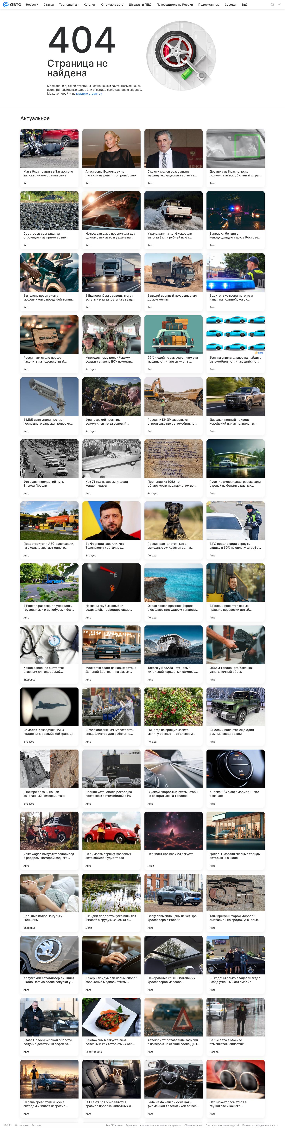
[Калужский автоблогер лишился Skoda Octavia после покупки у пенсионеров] (49, 965)
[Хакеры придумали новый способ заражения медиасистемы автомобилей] (111, 965)
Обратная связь (193, 1125)
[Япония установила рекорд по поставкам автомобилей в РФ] (111, 779)
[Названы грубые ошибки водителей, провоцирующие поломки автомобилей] (111, 592)
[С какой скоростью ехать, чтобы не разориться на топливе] (173, 779)
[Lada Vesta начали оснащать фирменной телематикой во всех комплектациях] (173, 1089)
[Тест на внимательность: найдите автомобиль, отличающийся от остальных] (235, 344)
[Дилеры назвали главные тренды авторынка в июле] (235, 841)
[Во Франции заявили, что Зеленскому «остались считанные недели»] (111, 530)
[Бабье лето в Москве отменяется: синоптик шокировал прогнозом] (235, 1027)
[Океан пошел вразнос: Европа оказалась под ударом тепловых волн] (173, 592)
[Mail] (6, 4)
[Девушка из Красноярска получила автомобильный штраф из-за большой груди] (235, 158)
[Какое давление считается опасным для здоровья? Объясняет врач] (49, 654)
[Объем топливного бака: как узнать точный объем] (235, 654)
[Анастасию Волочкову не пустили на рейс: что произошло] (111, 158)
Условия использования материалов (160, 1125)
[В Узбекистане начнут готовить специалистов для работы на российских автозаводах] (111, 717)
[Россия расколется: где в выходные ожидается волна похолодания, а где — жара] (173, 530)
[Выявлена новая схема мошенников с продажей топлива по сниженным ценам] (49, 282)
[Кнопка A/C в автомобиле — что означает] (235, 779)
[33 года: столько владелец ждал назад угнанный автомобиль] (235, 965)
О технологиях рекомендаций (222, 1125)
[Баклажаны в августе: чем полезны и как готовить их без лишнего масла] (111, 1027)
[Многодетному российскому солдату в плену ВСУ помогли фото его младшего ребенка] (111, 344)
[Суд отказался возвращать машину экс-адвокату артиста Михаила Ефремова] (173, 158)
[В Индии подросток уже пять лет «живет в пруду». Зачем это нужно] (111, 903)
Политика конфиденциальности (260, 1125)
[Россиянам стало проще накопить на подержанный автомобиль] (49, 344)
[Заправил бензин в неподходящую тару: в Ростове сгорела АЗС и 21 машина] (235, 220)
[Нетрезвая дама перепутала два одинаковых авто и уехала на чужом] (111, 220)
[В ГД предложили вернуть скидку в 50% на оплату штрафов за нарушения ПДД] (235, 530)
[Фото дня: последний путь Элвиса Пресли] (49, 468)
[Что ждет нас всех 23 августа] (173, 841)
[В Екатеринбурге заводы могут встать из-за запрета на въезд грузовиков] (111, 282)
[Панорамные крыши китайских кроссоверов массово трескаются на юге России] (173, 965)
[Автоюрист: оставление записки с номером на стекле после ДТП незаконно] (173, 1027)
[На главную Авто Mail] (15, 4)
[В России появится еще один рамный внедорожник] (235, 717)
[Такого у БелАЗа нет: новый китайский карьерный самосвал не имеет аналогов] (173, 654)
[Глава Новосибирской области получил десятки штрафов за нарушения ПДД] (49, 1027)
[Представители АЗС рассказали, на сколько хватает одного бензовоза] (49, 530)
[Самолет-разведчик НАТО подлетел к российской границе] (49, 717)
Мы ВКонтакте (114, 1125)
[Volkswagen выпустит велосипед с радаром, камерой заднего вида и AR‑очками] (49, 841)
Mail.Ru (8, 1125)
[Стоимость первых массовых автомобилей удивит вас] (111, 841)
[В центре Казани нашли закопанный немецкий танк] (49, 779)
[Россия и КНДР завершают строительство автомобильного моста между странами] (173, 406)
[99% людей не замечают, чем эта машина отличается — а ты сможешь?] (173, 344)
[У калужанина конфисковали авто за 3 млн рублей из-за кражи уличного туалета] (173, 220)
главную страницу (89, 93)
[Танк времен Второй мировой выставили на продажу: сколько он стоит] (235, 903)
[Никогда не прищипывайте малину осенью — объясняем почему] (173, 717)
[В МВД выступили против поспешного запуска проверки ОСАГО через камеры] (49, 406)
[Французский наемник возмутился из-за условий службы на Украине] (111, 406)
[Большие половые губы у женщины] (49, 903)
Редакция (131, 1125)
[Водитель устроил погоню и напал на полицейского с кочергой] (235, 282)
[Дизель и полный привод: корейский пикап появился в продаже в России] (235, 406)
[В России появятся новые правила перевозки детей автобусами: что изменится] (235, 592)
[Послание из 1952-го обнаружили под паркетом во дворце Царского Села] (173, 468)
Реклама (36, 1125)
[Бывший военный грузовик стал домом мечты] (173, 282)
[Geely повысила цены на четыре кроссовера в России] (173, 903)
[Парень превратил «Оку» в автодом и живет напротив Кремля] (49, 1089)
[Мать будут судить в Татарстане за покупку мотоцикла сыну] (49, 158)
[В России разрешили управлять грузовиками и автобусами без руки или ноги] (49, 592)
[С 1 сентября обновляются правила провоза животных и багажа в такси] (111, 1089)
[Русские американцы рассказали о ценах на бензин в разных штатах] (235, 468)
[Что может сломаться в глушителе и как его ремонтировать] (235, 1089)
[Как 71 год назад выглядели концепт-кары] (111, 468)
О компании (21, 1125)
